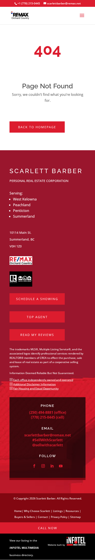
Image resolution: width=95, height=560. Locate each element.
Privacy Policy (59, 517)
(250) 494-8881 (41, 412)
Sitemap (75, 517)
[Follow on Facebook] (34, 465)
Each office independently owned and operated (43, 380)
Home (18, 511)
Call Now (47, 528)
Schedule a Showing (37, 299)
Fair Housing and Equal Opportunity (36, 388)
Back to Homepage (37, 127)
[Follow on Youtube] (60, 465)
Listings (58, 511)
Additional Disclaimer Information (34, 384)
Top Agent (37, 317)
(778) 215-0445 (43, 417)
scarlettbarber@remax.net (47, 435)
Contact (43, 517)
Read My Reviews (37, 335)
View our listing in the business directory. (24, 548)
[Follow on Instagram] (43, 465)
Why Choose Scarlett (37, 511)
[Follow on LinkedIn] (51, 465)
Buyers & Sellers (24, 517)
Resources (72, 511)
